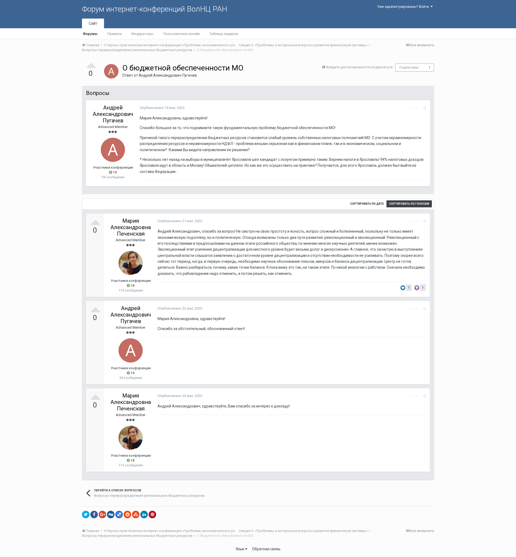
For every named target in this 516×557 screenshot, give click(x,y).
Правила (114, 34)
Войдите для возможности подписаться (359, 67)
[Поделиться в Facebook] (94, 514)
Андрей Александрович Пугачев (168, 75)
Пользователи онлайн (181, 34)
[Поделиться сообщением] (424, 108)
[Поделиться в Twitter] (85, 514)
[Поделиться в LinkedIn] (144, 514)
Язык (240, 549)
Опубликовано (162, 108)
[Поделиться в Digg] (110, 514)
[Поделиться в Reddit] (127, 514)
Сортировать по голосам (409, 203)
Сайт (93, 23)
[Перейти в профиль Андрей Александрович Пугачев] (111, 71)
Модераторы (142, 34)
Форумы (90, 34)
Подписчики (408, 67)
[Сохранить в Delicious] (119, 514)
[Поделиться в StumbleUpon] (135, 514)
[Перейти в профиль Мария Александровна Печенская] (131, 263)
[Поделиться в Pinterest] (152, 514)
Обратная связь (266, 549)
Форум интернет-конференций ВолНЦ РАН (154, 9)
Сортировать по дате (367, 203)
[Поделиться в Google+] (102, 514)
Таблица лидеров (224, 34)
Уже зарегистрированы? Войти (404, 7)
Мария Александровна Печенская (130, 227)
